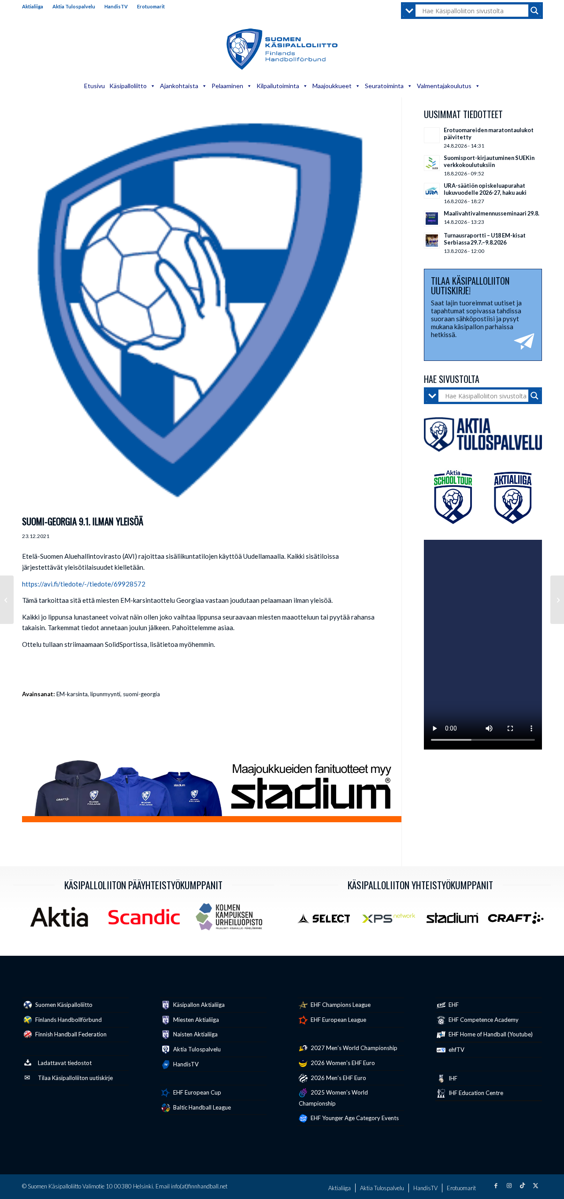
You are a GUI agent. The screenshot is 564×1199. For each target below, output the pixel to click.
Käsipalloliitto (128, 85)
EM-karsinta (72, 694)
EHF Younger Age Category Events (354, 1117)
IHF (452, 1078)
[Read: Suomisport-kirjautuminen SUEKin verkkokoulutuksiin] (432, 163)
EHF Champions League (340, 1004)
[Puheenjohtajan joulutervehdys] (557, 599)
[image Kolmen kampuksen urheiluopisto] (232, 920)
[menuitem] (35, 6)
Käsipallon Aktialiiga (198, 1004)
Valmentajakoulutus (444, 85)
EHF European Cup (196, 1092)
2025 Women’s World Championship (333, 1098)
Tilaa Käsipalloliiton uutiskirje (75, 1077)
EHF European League (337, 1019)
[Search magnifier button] (534, 10)
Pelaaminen (227, 85)
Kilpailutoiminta (277, 85)
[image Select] (328, 921)
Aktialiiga (32, 6)
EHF (453, 1004)
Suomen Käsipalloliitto (63, 1004)
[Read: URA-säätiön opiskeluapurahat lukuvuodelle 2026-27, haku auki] (432, 191)
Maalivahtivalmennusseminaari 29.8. (491, 213)
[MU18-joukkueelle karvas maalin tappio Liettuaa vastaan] (7, 599)
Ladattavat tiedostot (65, 1062)
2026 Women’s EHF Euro (342, 1062)
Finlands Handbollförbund (68, 1019)
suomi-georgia (141, 694)
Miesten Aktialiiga (195, 1019)
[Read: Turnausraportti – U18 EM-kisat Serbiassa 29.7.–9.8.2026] (432, 241)
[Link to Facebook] (495, 1185)
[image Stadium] (455, 921)
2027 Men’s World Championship (353, 1047)
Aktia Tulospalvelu (73, 6)
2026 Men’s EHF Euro (337, 1077)
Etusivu (94, 85)
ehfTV (455, 1049)
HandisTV (116, 6)
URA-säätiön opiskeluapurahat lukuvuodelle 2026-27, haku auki (485, 189)
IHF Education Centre (475, 1092)
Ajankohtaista (179, 85)
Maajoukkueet (332, 85)
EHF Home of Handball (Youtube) (490, 1034)
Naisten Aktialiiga (195, 1034)
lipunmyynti (105, 694)
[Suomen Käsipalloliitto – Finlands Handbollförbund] (282, 49)
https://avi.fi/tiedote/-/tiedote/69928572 (83, 584)
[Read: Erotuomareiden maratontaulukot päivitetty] (432, 135)
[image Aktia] (62, 920)
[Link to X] (535, 1185)
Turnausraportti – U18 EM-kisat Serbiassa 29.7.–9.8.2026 (485, 239)
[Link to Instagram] (509, 1185)
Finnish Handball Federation (70, 1034)
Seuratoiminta (384, 85)
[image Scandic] (147, 920)
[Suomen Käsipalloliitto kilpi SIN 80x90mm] (200, 310)
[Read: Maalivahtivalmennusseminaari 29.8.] (432, 218)
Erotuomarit (151, 6)
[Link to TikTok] (522, 1185)
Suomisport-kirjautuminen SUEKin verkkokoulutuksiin (489, 161)
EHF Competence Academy (483, 1019)
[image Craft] (519, 921)
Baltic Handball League (201, 1107)
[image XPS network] (391, 921)
